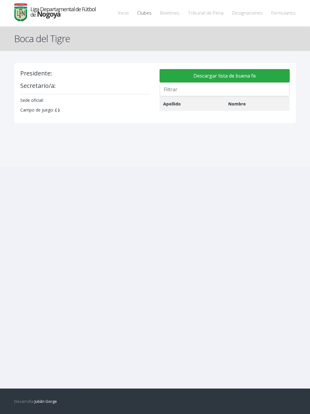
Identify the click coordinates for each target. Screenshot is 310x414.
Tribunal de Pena (205, 13)
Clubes (144, 13)
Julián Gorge (46, 401)
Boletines (170, 13)
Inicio (123, 13)
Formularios (283, 13)
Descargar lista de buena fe (224, 75)
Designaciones (247, 13)
